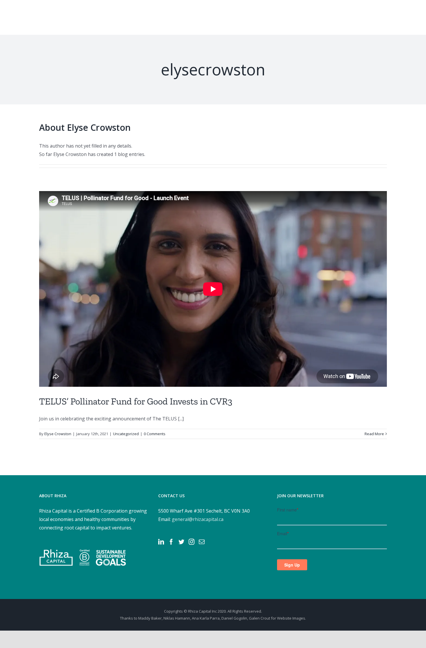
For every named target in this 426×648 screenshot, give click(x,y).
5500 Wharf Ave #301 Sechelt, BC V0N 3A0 (204, 511)
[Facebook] (171, 542)
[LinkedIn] (161, 542)
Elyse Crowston (57, 433)
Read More (374, 433)
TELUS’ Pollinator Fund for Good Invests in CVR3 (135, 401)
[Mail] (202, 542)
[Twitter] (181, 542)
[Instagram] (191, 542)
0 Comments (154, 433)
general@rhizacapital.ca (197, 519)
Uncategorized (126, 433)
